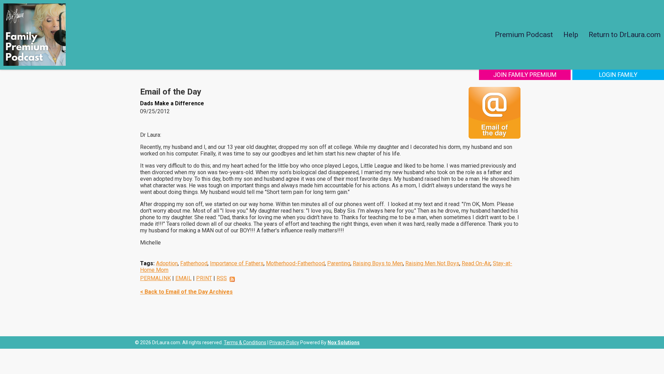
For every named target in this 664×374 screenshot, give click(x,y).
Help (570, 34)
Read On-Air (476, 263)
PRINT (204, 278)
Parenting (338, 263)
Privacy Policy (284, 342)
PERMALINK (155, 278)
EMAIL (183, 278)
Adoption (167, 263)
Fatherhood (194, 263)
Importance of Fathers (237, 263)
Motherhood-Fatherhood (295, 263)
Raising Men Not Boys (432, 263)
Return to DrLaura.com (625, 34)
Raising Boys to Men (378, 263)
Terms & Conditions (245, 342)
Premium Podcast (524, 34)
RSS (221, 278)
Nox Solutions (344, 342)
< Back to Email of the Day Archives (186, 291)
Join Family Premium (524, 74)
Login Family (618, 74)
